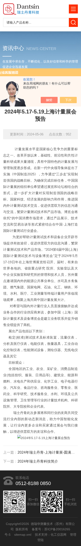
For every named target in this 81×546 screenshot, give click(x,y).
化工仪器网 (59, 534)
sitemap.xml (23, 534)
